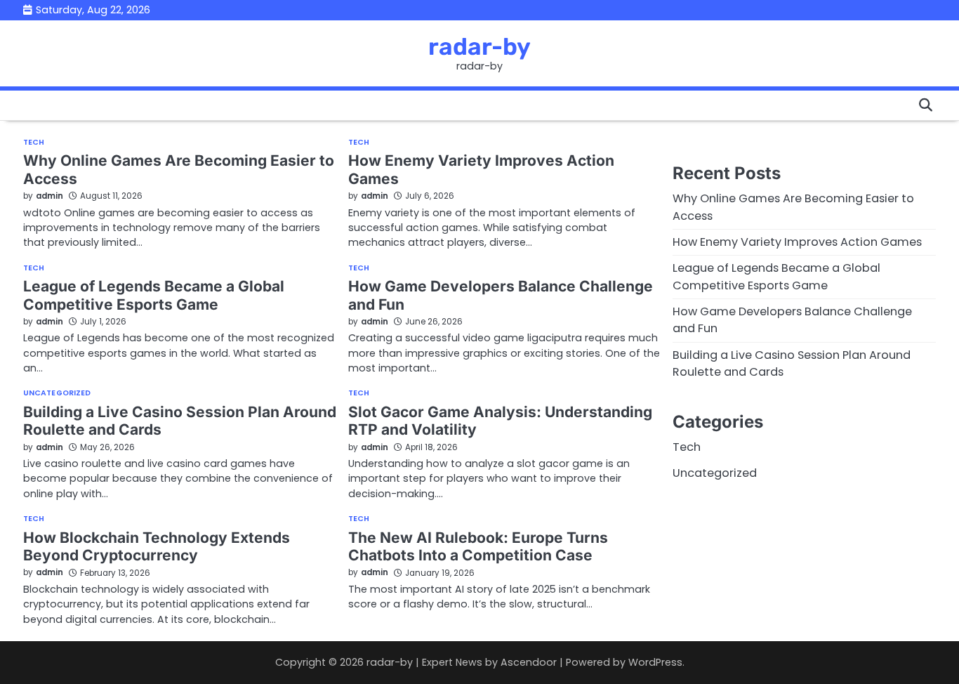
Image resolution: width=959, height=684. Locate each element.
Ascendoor (529, 662)
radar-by (479, 46)
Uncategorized (57, 393)
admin (49, 196)
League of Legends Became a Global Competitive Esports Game (153, 295)
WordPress (655, 662)
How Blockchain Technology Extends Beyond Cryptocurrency (156, 546)
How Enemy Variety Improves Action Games (797, 242)
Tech (33, 143)
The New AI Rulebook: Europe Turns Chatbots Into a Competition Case (478, 546)
